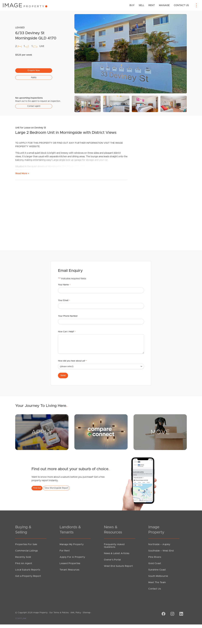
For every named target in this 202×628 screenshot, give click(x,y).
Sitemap (86, 613)
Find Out (37, 488)
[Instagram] (172, 614)
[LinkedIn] (181, 614)
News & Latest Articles (116, 553)
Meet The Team (157, 582)
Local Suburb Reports (27, 570)
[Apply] (41, 432)
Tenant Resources (69, 570)
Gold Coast (154, 563)
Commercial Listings (26, 551)
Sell (141, 5)
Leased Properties (70, 563)
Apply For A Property (72, 557)
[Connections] (101, 432)
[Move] (160, 432)
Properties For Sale (26, 544)
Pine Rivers (154, 557)
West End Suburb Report (118, 566)
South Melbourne (158, 576)
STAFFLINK (20, 619)
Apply (34, 77)
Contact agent (33, 106)
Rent (151, 5)
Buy (132, 5)
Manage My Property (72, 544)
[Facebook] (163, 614)
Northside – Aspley (159, 544)
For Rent (65, 551)
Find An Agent (23, 563)
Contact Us (181, 5)
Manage (164, 5)
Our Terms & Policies (59, 613)
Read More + (22, 173)
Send (63, 375)
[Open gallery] (130, 53)
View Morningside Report (56, 488)
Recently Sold (23, 557)
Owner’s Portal (112, 560)
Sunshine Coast (157, 570)
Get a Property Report (28, 576)
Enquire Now (34, 70)
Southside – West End (161, 551)
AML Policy (75, 613)
